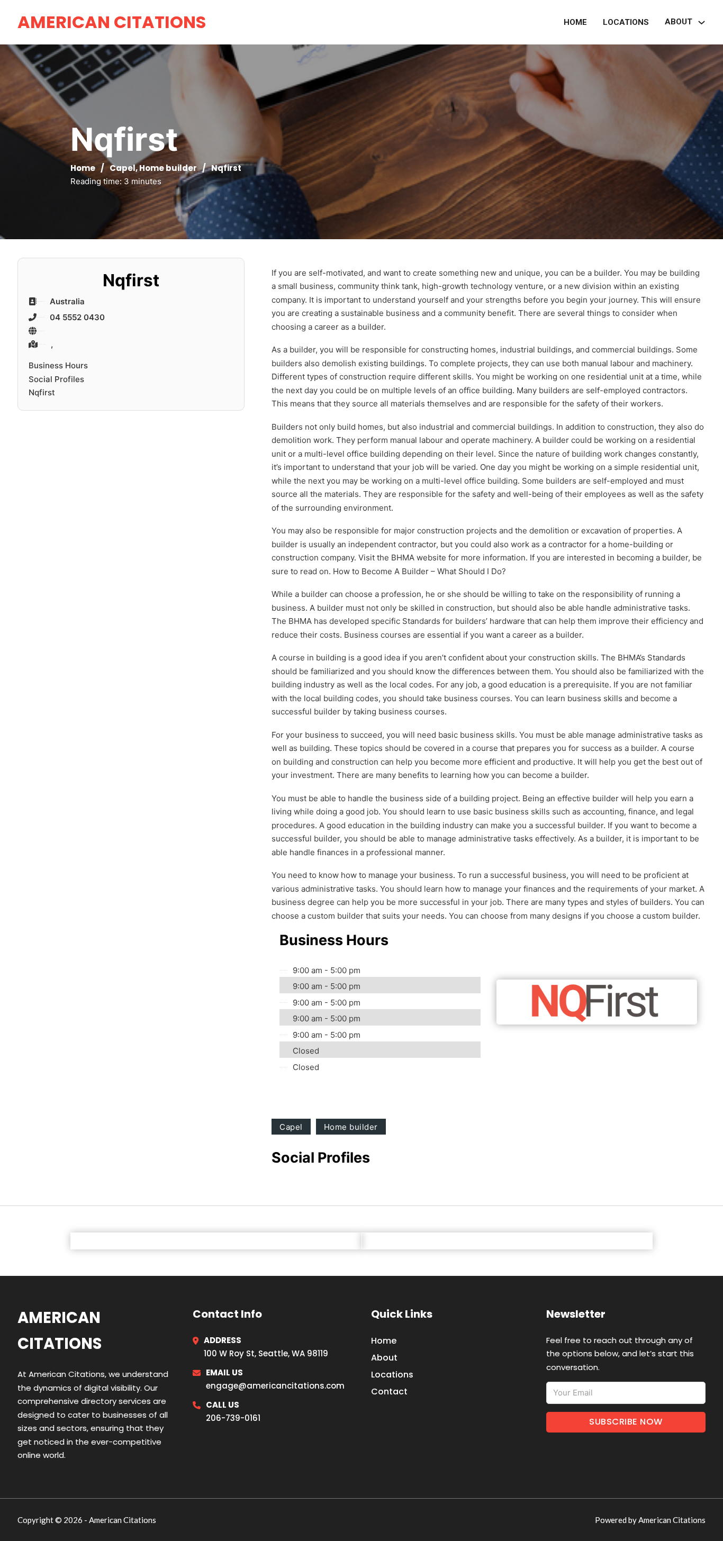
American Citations (111, 22)
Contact (389, 1391)
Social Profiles (56, 379)
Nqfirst (42, 392)
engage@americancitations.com (275, 1385)
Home (575, 22)
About (384, 1358)
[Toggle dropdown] (702, 22)
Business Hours (58, 365)
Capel (122, 168)
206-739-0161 (233, 1418)
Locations (626, 22)
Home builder (168, 168)
